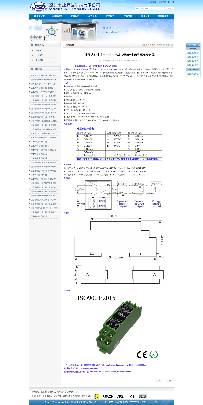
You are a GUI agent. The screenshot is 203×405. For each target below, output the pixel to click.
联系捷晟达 (163, 16)
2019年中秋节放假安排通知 (42, 88)
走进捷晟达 (57, 16)
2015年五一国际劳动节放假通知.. (44, 150)
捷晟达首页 (39, 16)
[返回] (156, 381)
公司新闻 (39, 50)
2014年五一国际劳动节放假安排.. (44, 179)
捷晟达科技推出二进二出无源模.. (44, 121)
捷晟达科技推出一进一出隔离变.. (44, 212)
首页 (153, 45)
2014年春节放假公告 (39, 216)
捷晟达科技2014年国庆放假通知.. (44, 162)
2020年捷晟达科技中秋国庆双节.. (44, 75)
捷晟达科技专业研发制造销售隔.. (44, 129)
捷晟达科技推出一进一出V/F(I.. (43, 117)
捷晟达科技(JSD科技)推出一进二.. (44, 208)
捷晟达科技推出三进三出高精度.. (44, 187)
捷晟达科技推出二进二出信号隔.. (44, 192)
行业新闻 (39, 55)
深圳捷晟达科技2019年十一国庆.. (44, 84)
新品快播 (39, 60)
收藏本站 (162, 2)
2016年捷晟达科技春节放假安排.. (44, 138)
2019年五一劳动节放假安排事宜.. (44, 92)
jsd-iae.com (59, 402)
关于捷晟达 (47, 396)
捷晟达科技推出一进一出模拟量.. (44, 100)
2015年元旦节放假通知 (40, 158)
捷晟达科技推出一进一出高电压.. (44, 167)
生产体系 (92, 16)
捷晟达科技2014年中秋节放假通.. (44, 171)
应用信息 (145, 16)
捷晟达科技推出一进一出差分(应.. (44, 204)
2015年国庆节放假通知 (40, 142)
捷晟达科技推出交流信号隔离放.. (44, 200)
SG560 (75, 392)
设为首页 (153, 2)
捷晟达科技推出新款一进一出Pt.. (44, 80)
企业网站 (154, 402)
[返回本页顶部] (167, 381)
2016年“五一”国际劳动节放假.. (43, 133)
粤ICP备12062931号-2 (131, 402)
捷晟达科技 (45, 392)
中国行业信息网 (65, 392)
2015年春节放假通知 (39, 154)
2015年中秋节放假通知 (40, 146)
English (171, 2)
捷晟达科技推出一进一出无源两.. (44, 125)
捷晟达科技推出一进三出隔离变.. (44, 196)
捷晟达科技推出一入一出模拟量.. (44, 96)
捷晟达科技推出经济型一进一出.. (44, 113)
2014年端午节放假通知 (40, 175)
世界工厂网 (54, 392)
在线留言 (76, 396)
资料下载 (128, 16)
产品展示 (110, 16)
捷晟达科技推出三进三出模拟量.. (44, 183)
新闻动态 (75, 16)
